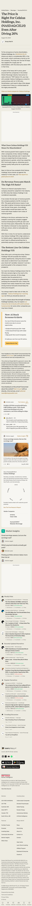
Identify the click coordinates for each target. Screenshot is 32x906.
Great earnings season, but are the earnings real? (13, 536)
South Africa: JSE (5, 816)
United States (5, 10)
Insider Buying (20, 806)
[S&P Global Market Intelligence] (7, 776)
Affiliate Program (21, 848)
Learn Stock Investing (22, 845)
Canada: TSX (4, 813)
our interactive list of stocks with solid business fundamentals (15, 304)
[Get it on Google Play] (19, 762)
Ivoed (6, 631)
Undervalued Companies (23, 800)
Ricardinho (7, 668)
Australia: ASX (5, 806)
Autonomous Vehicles (22, 813)
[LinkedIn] (2, 757)
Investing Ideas (5, 831)
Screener (3, 828)
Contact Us (19, 834)
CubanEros (7, 693)
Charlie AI (19, 854)
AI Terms (3, 899)
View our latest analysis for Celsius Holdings (15, 91)
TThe (6, 725)
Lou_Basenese (8, 599)
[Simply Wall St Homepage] (9, 748)
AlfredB (7, 717)
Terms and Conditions (7, 894)
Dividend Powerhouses (22, 803)
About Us (19, 831)
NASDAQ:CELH (21, 54)
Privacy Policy (5, 897)
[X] (5, 757)
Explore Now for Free (11, 343)
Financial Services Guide (7, 892)
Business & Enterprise (22, 851)
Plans (18, 825)
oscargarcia (7, 683)
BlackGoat (7, 646)
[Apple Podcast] (14, 757)
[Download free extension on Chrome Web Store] (10, 767)
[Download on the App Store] (6, 762)
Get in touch (18, 389)
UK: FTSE (3, 803)
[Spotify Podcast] (11, 757)
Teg (6, 732)
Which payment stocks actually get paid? (13, 546)
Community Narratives (7, 834)
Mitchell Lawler (9, 551)
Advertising (20, 828)
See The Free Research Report (12, 507)
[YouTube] (8, 756)
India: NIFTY (4, 810)
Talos (6, 621)
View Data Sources (6, 788)
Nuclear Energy (21, 810)
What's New (4, 840)
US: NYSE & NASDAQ (7, 800)
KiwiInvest (7, 702)
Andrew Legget (9, 541)
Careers (19, 837)
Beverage (13, 10)
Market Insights (5, 837)
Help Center (20, 842)
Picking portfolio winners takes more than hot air (14, 556)
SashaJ (7, 657)
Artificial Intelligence (22, 816)
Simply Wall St (9, 41)
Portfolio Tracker (5, 825)
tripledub (7, 610)
